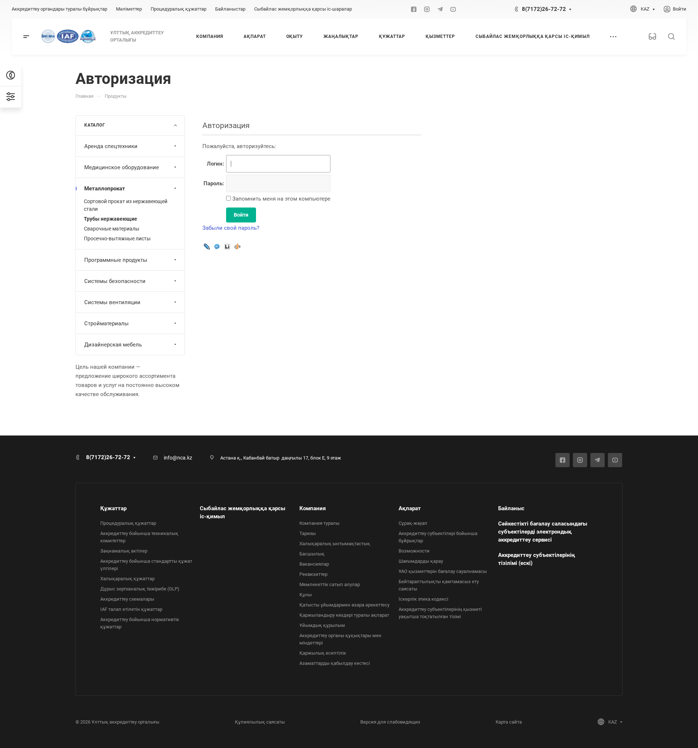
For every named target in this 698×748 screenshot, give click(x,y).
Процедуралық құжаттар (128, 523)
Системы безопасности (115, 281)
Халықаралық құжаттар (127, 578)
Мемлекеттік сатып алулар (329, 584)
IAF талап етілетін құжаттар (131, 609)
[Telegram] (440, 9)
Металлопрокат (104, 188)
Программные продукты (115, 260)
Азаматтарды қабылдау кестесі (334, 663)
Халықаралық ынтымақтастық (334, 543)
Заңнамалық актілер (123, 551)
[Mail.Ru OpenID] (217, 246)
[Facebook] (414, 9)
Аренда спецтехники (110, 146)
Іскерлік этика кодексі (423, 599)
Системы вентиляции (112, 302)
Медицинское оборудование (121, 167)
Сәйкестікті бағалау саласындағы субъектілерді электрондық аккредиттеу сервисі (542, 531)
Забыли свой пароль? (230, 228)
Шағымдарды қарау (421, 561)
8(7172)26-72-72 (544, 9)
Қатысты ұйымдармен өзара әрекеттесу (344, 605)
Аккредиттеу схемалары (127, 599)
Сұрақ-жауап (413, 523)
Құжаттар (113, 508)
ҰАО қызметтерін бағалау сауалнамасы (443, 571)
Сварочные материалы (111, 229)
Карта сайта (509, 722)
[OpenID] (237, 246)
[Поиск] (671, 36)
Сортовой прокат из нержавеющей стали (125, 205)
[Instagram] (427, 9)
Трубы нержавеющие (110, 219)
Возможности (414, 551)
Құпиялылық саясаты (260, 722)
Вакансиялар (314, 564)
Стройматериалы (106, 323)
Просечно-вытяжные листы (117, 238)
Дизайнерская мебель (113, 344)
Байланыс (511, 508)
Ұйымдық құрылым (322, 625)
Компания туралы (319, 523)
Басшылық (312, 554)
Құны (305, 594)
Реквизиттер (313, 574)
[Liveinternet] (227, 246)
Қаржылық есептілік (322, 653)
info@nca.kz (178, 458)
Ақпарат (410, 508)
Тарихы (307, 533)
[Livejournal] (207, 246)
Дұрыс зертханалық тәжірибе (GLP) (139, 589)
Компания (312, 508)
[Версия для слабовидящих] (652, 36)
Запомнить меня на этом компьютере (280, 198)
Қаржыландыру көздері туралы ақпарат (344, 615)
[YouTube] (453, 9)
